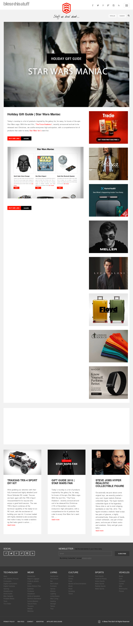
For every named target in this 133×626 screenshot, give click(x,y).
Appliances (54, 576)
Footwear (30, 591)
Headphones (8, 591)
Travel (70, 593)
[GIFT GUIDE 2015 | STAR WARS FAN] (66, 462)
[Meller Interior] (108, 237)
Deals (29, 583)
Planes (121, 591)
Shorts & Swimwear (34, 598)
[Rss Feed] (119, 5)
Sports (99, 572)
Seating (53, 601)
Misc (120, 586)
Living (53, 572)
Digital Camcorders (10, 583)
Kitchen (53, 591)
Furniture (53, 586)
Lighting (53, 593)
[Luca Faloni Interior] (108, 273)
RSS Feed (21, 621)
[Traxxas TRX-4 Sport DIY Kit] (22, 462)
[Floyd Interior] (108, 309)
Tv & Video (7, 603)
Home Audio (8, 593)
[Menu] (126, 5)
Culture (73, 572)
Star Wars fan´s (35, 130)
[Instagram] (113, 5)
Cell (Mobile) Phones (11, 578)
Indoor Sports (100, 581)
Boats (121, 576)
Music (70, 586)
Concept (122, 581)
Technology (11, 572)
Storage (53, 603)
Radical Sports (100, 586)
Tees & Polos (32, 603)
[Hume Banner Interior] (108, 200)
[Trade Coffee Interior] (108, 127)
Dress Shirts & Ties (34, 586)
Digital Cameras (9, 586)
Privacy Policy (9, 621)
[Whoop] (108, 382)
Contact (30, 621)
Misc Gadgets (8, 596)
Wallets (30, 608)
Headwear (31, 593)
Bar (51, 581)
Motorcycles (123, 588)
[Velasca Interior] (108, 164)
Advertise (40, 621)
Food (70, 581)
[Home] (66, 8)
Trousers (30, 606)
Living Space (54, 596)
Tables (52, 606)
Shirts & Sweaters (33, 596)
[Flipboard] (108, 5)
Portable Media (9, 598)
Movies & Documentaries (77, 583)
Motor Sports (99, 583)
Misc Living (54, 598)
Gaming (6, 588)
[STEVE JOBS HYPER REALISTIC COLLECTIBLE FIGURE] (110, 462)
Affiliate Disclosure (54, 621)
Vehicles (124, 572)
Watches (30, 611)
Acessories (31, 576)
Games (52, 588)
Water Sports (99, 588)
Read (70, 588)
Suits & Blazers (32, 601)
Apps (5, 576)
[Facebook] (93, 5)
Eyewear (30, 588)
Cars (120, 578)
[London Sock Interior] (108, 346)
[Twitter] (98, 5)
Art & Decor (54, 578)
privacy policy (86, 558)
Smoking (71, 591)
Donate (71, 576)
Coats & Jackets (33, 581)
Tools (5, 601)
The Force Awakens (43, 124)
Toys (52, 608)
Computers (7, 581)
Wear (30, 572)
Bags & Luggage (33, 578)
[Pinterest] (103, 5)
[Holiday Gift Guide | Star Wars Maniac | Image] (66, 64)
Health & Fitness (101, 578)
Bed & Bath (54, 583)
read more (11, 525)
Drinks (70, 578)
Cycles (121, 583)
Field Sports (99, 576)
